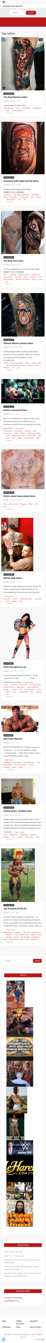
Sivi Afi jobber (25, 937)
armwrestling (18, 431)
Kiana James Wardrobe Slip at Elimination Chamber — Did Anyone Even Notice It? (22, 1268)
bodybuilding (7, 762)
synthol (20, 837)
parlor (40, 435)
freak (13, 837)
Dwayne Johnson (24, 274)
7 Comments (10, 769)
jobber (33, 934)
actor (5, 274)
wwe (19, 199)
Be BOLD (28, 431)
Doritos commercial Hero (15, 410)
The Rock (33, 277)
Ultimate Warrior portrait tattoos (16, 365)
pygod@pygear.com (11, 1301)
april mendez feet (33, 687)
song (7, 438)
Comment (9, 113)
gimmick (18, 932)
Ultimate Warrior (37, 363)
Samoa (40, 934)
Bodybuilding (8, 735)
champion (23, 504)
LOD (17, 108)
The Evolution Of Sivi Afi (15, 908)
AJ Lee (6, 685)
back (5, 504)
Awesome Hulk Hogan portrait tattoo (21, 181)
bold (34, 431)
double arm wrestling (34, 433)
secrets (31, 765)
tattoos (39, 197)
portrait (6, 363)
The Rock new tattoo (13, 260)
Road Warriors (37, 108)
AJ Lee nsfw (23, 685)
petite (14, 692)
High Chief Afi (36, 932)
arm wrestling (8, 431)
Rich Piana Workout (13, 738)
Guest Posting (35, 1327)
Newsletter (34, 1321)
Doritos (23, 433)
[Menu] (3, 2)
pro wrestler (38, 599)
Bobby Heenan (8, 932)
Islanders (9, 934)
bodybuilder (24, 834)
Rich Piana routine (29, 762)
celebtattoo (12, 274)
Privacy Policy (40, 1339)
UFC (36, 504)
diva (21, 689)
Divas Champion (30, 689)
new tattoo (18, 277)
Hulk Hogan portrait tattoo (21, 195)
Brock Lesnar (13, 504)
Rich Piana (17, 762)
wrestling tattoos (17, 110)
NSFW (8, 692)
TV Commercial (29, 438)
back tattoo (7, 599)
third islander (14, 939)
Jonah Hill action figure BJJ (13, 6)
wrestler (33, 279)
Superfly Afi (35, 937)
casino (16, 433)
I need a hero (31, 435)
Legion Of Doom (9, 108)
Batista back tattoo (13, 578)
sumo (13, 438)
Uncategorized (8, 93)
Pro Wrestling (26, 108)
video (38, 438)
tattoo (8, 110)
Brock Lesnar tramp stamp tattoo (19, 496)
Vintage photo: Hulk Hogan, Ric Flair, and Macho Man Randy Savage (22, 1261)
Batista (15, 599)
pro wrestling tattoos (16, 363)
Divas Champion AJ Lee (15, 667)
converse (14, 689)
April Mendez (21, 687)
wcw (36, 365)
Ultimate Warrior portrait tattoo (18, 343)
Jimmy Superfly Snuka (22, 934)
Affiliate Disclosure (20, 1322)
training (21, 767)
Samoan (8, 937)
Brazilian (33, 834)
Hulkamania (13, 197)
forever (40, 689)
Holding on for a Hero (18, 435)
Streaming (6, 1327)
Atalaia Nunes (13, 834)
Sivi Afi (16, 937)
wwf (25, 199)
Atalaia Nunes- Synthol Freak (18, 811)
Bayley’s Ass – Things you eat (14, 1256)
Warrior (30, 365)
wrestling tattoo (11, 199)
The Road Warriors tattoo (15, 97)
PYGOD (6, 101)
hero (7, 435)
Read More (20, 428)
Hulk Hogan (7, 195)
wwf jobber (34, 939)
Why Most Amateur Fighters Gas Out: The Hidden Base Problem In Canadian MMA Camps (23, 1274)
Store (18, 1327)
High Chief (26, 932)
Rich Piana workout (20, 765)
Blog (4, 1321)
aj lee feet (14, 685)
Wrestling (39, 692)
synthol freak (29, 837)
